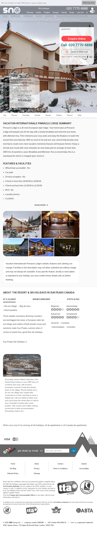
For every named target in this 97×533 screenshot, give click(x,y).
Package (25, 115)
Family (64, 12)
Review (14, 115)
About (37, 464)
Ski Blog (13, 468)
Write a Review (24, 100)
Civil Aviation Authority (11, 486)
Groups (56, 12)
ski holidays (38, 425)
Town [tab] (9, 373)
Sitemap (37, 473)
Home (5, 16)
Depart (48, 115)
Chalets (47, 12)
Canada (39, 16)
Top (4, 115)
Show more (40, 205)
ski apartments (53, 425)
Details (37, 115)
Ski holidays (43, 8)
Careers (84, 464)
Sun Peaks (49, 16)
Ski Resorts (28, 16)
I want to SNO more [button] (38, 3)
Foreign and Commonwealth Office (22, 495)
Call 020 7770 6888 (77, 45)
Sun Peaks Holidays (14, 342)
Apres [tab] (34, 373)
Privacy (37, 468)
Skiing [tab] (21, 373)
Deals (71, 12)
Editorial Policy (12, 473)
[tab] (9, 299)
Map (79, 115)
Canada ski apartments (76, 425)
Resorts (30, 12)
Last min (80, 12)
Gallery (59, 115)
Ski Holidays (15, 16)
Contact (60, 464)
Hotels (38, 12)
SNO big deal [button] (88, 3)
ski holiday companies (61, 502)
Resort (69, 115)
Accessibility (84, 468)
